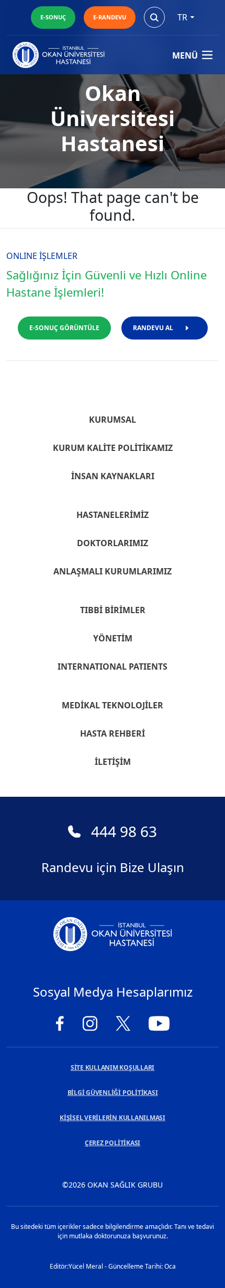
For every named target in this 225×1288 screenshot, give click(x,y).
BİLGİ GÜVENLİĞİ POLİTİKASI (113, 1092)
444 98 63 (124, 831)
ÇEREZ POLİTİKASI (112, 1142)
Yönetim (112, 638)
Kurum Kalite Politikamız (113, 448)
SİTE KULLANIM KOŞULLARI (112, 1067)
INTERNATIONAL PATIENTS (112, 666)
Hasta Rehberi (112, 733)
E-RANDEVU (109, 17)
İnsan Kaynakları (112, 476)
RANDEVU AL (153, 327)
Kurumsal (112, 419)
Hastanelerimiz (112, 515)
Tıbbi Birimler (112, 610)
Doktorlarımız (112, 543)
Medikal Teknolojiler (112, 705)
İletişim (113, 761)
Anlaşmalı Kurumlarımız (112, 571)
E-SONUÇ (53, 17)
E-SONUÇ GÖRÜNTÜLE (64, 327)
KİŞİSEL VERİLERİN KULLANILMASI (112, 1117)
